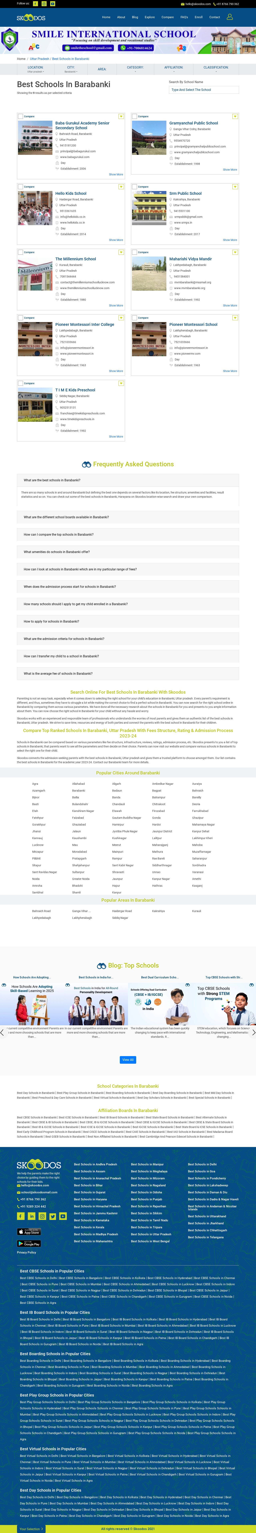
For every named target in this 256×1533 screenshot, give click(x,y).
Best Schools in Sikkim (146, 1213)
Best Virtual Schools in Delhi (39, 1456)
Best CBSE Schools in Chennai (214, 1278)
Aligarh (116, 783)
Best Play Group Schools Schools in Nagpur (94, 1421)
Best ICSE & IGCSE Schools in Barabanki (105, 1127)
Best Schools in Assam (89, 1171)
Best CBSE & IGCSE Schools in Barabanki (161, 1122)
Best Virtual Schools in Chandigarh (153, 1474)
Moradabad (79, 851)
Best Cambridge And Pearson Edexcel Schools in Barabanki (176, 1136)
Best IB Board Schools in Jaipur (56, 1338)
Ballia (75, 797)
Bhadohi (77, 885)
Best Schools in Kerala (89, 1227)
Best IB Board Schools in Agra (123, 1344)
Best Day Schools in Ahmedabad (112, 1503)
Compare (168, 17)
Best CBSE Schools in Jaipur (209, 1290)
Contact (214, 17)
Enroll (199, 17)
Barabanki (78, 790)
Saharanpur (199, 858)
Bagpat (156, 790)
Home (106, 17)
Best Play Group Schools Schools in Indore (192, 1414)
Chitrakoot (158, 804)
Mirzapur (37, 851)
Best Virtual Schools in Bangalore (83, 1456)
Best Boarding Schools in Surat (100, 1373)
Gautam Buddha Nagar (126, 817)
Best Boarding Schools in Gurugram (61, 1385)
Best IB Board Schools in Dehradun (178, 1332)
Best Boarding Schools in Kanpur (126, 1379)
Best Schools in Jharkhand (206, 1223)
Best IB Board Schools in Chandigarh (192, 1338)
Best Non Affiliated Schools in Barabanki (112, 1136)
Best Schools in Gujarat (89, 1192)
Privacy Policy (26, 1252)
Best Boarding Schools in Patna (171, 1379)
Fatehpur (38, 817)
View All (128, 1060)
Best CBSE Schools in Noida (213, 1296)
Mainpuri (117, 851)
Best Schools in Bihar (88, 1185)
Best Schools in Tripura (146, 1227)
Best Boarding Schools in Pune (68, 1367)
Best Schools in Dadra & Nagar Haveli (213, 1199)
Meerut (116, 845)
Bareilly (196, 797)
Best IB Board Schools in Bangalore (86, 1319)
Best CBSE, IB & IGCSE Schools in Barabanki (107, 1122)
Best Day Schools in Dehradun (104, 1509)
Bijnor (35, 797)
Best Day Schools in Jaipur (184, 1509)
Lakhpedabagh (41, 917)
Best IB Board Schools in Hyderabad (183, 1319)
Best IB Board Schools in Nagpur (131, 1332)
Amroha (37, 885)
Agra (35, 783)
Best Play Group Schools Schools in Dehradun (156, 1421)
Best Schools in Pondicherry (207, 1178)
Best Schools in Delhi (202, 1164)
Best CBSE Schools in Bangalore (81, 1278)
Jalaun (76, 831)
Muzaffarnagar (201, 851)
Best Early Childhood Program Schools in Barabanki (49, 1131)
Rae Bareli (158, 858)
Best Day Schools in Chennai (204, 1497)
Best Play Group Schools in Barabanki (80, 1092)
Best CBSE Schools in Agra (38, 1303)
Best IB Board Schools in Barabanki (122, 1117)
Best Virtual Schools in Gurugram (201, 1474)
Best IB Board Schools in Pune (68, 1325)
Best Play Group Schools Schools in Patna (183, 1427)
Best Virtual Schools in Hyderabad (174, 1456)
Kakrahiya (158, 911)
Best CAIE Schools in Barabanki (145, 1131)
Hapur (116, 885)
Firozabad (158, 811)
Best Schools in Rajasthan (148, 1206)
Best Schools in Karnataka (91, 1220)
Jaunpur (117, 878)
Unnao (156, 872)
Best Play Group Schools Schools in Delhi (48, 1402)
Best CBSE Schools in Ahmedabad (127, 1284)
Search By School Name (186, 82)
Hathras (157, 885)
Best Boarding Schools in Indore (55, 1373)
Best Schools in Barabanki (70, 59)
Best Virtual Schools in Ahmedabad (141, 1462)
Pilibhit (36, 858)
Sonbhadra (199, 865)
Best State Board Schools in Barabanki (170, 1117)
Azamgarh (38, 790)
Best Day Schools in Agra (212, 1516)
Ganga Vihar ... (81, 911)
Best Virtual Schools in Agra (74, 1480)
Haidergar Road (122, 911)
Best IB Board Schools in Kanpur (100, 1338)
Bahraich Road (41, 911)
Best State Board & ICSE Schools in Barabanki (204, 1127)
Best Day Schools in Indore (196, 1503)
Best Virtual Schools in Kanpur (66, 1474)
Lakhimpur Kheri (202, 838)
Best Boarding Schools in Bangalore (87, 1361)
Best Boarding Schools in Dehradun (193, 1373)
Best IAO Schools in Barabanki (186, 1131)
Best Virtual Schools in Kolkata (128, 1456)
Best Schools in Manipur (147, 1164)
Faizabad (78, 817)
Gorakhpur (39, 824)
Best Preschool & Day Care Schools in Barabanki (62, 1097)
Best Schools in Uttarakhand (207, 1216)
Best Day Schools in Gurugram (134, 1516)
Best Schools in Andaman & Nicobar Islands (212, 1208)
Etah (35, 811)
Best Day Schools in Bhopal (145, 1509)
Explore (150, 17)
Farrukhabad (200, 811)
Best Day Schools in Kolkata (119, 1497)
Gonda (156, 817)
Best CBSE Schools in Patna (80, 1296)
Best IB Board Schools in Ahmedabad (163, 1325)
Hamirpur (118, 824)
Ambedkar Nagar (162, 783)
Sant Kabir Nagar (123, 865)
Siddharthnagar (162, 865)
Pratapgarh (79, 858)
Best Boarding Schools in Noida (108, 1385)
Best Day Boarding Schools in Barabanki (177, 1092)
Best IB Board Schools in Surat (86, 1332)
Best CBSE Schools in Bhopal (167, 1290)
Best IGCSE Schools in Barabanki (153, 1127)
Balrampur (158, 797)
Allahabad (78, 783)
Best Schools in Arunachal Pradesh (97, 1178)
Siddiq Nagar (120, 917)
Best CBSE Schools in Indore (215, 1284)
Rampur (117, 858)
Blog (135, 17)
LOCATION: (35, 69)
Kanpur (116, 892)
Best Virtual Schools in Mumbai (95, 1462)
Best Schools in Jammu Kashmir (96, 1213)
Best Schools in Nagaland (148, 1185)
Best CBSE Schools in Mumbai (81, 1284)
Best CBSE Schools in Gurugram (170, 1296)
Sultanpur (78, 872)
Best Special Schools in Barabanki (209, 1097)
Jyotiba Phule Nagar (125, 831)
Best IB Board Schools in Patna (145, 1338)
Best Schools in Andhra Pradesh (95, 1164)
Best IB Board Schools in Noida (80, 1344)
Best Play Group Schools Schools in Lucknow (130, 1414)
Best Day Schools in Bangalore (77, 1497)
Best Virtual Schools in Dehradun (152, 1468)
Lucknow (38, 845)
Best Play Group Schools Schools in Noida (156, 1433)
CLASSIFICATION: (216, 67)
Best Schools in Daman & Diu (207, 1192)
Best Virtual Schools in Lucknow (189, 1462)
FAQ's (184, 17)
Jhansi (36, 831)
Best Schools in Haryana (90, 1199)
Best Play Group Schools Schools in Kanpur (123, 1427)
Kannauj (37, 838)
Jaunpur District (162, 831)
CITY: (70, 69)
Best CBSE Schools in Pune (40, 1284)
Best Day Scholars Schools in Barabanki (161, 1097)
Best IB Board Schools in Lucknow (213, 1325)
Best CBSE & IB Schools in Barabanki (54, 1122)
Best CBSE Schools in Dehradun (124, 1290)
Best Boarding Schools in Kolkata (136, 1361)
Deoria (196, 804)
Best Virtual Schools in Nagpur (107, 1468)
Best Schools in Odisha (146, 1192)
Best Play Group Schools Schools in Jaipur (63, 1427)
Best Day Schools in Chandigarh (90, 1516)
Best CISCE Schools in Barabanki (103, 1131)
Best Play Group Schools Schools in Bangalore (109, 1402)
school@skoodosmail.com (38, 1192)
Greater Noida (81, 878)
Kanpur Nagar (161, 878)
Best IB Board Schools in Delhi (40, 1319)
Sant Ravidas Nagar (44, 872)
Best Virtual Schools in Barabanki (114, 1097)
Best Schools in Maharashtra (93, 1241)
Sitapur (36, 865)
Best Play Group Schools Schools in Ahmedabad (65, 1414)
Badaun (117, 790)
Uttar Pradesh (39, 59)
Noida (36, 878)
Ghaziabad (79, 824)
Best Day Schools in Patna (49, 1516)
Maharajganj (160, 845)
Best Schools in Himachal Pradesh (97, 1206)
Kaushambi (79, 838)
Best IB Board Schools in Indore (43, 1332)
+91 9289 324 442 (33, 1206)
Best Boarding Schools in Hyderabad (185, 1361)
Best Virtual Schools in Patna (108, 1474)
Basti (35, 804)
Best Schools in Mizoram (148, 1178)
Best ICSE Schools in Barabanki (78, 1117)
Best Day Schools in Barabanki (36, 1092)
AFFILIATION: (173, 67)
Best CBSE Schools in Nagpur (81, 1290)
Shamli (76, 892)
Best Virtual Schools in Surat (65, 1468)
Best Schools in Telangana (206, 1237)
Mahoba (197, 845)
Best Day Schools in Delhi (37, 1497)
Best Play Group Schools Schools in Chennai (93, 1408)
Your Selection (30, 1529)
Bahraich (197, 790)
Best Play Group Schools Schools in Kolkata (172, 1402)
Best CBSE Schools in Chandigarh (124, 1296)
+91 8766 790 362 (33, 1199)
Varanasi (197, 872)
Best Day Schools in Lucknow (156, 1503)
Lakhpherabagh (82, 917)
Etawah (117, 811)
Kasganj (197, 885)
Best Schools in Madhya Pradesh (96, 1234)
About (121, 17)
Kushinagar (119, 838)
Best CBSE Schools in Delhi (38, 1278)
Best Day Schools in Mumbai (69, 1503)
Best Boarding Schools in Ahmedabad (164, 1367)
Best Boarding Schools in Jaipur (80, 1379)
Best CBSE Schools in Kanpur (39, 1296)
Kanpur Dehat (200, 831)
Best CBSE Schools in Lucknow (173, 1284)
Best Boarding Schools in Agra (152, 1385)
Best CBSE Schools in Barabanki (37, 1117)
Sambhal (37, 892)
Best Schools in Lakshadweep (208, 1185)
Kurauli (196, 911)
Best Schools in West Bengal (150, 1241)
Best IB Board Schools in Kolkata (135, 1319)
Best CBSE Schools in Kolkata (125, 1278)
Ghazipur (198, 817)
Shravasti (118, 872)
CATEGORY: (135, 67)
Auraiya (197, 783)
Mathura (157, 851)
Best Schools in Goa (201, 1171)
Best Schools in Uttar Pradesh (151, 1234)
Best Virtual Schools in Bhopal (196, 1468)
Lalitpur (157, 838)
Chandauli (118, 804)
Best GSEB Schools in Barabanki (65, 1136)
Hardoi (156, 824)
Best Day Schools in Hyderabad (161, 1497)
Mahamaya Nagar (203, 824)
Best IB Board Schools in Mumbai (113, 1325)
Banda (116, 797)
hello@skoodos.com (198, 4)
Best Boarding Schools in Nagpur (145, 1373)
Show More (116, 174)
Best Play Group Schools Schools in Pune (153, 1408)
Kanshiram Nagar (83, 811)
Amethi (196, 878)
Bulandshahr (80, 804)
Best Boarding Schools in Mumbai (114, 1367)
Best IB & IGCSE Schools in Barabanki (55, 1127)
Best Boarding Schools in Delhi (40, 1361)
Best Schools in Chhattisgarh (207, 1230)
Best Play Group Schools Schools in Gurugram (95, 1433)
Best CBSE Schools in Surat (40, 1290)
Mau (75, 845)
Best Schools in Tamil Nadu (149, 1220)
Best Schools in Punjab (146, 1199)
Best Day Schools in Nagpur (63, 1509)
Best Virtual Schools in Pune (52, 1462)
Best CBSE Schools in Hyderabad (170, 1278)
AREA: (102, 69)
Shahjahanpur (81, 865)
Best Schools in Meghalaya (149, 1171)
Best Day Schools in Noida (175, 1516)
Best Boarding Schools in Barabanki (128, 1092)
